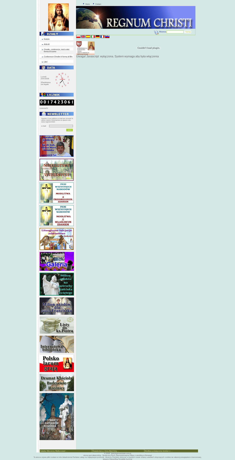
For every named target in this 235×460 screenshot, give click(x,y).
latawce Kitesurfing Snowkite (114, 459)
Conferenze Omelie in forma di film (58, 57)
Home (88, 4)
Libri (45, 62)
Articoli (46, 44)
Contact (98, 4)
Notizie (47, 39)
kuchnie (129, 459)
